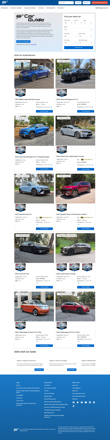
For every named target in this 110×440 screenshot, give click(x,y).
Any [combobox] (66, 22)
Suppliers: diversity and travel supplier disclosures (54, 416)
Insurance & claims (29, 8)
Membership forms (49, 412)
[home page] (5, 2)
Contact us (87, 2)
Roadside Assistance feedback (52, 410)
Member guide (48, 396)
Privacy (18, 385)
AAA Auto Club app (49, 393)
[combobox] (78, 22)
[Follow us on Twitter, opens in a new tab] (77, 402)
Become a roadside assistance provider (54, 407)
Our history (47, 385)
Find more (60, 8)
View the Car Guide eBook (23, 41)
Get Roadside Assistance (100, 2)
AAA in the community (50, 388)
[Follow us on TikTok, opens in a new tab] (73, 406)
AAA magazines (76, 388)
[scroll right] (93, 364)
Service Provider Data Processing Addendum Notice (28, 391)
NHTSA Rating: (82, 33)
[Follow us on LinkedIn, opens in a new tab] (90, 402)
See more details (44, 111)
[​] (60, 2)
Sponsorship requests (50, 399)
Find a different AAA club (78, 396)
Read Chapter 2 (71, 369)
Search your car (78, 47)
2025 (32, 44)
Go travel (40, 8)
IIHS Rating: (66, 33)
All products (4, 8)
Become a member (16, 8)
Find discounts (50, 8)
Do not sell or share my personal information (28, 388)
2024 (35, 44)
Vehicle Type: (67, 20)
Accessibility (19, 395)
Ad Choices (19, 398)
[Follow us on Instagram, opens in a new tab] (81, 402)
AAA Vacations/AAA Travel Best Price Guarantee (26, 404)
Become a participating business (52, 401)
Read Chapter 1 (39, 369)
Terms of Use (19, 400)
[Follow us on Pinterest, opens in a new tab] (94, 402)
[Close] (51, 107)
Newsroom (75, 390)
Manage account (102, 8)
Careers (46, 390)
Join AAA (78, 2)
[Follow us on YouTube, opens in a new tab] (86, 402)
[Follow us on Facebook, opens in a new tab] (73, 402)
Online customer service (78, 393)
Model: (65, 27)
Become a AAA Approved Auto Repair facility (56, 404)
